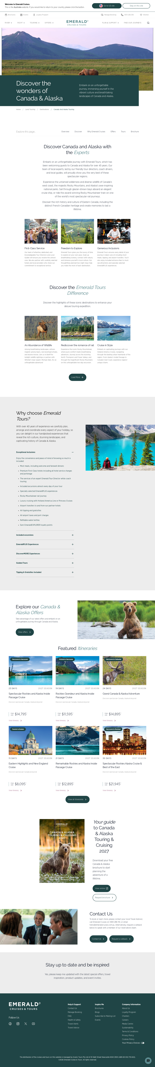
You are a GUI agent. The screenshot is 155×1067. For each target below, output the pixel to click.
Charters (125, 1016)
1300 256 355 (129, 15)
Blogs (97, 1012)
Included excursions (24, 535)
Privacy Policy (128, 1035)
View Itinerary (14, 720)
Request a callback (119, 939)
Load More (75, 377)
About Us (126, 1008)
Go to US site (109, 6)
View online (100, 888)
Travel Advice (73, 1028)
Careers (125, 1020)
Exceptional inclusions (25, 452)
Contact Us (96, 939)
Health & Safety (74, 1020)
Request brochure (102, 898)
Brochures (11, 15)
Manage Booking (110, 15)
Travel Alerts (73, 1024)
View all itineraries (75, 799)
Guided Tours (22, 563)
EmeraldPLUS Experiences (27, 544)
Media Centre (127, 1024)
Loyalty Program (42, 15)
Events (25, 15)
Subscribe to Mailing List (105, 1016)
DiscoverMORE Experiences (28, 554)
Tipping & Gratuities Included (28, 572)
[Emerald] (77, 22)
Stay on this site (136, 6)
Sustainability (127, 1028)
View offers (23, 632)
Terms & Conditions (130, 1032)
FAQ (69, 1016)
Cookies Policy (128, 1039)
